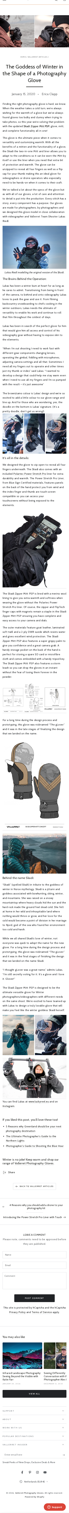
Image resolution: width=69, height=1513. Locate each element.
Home (23, 57)
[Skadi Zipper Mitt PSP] (34, 268)
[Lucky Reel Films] (35, 1097)
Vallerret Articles (37, 57)
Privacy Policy (17, 1312)
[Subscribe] (64, 1455)
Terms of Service (42, 1312)
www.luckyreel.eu (39, 1101)
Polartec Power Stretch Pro (29, 473)
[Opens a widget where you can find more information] (55, 1507)
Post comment (34, 1298)
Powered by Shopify (34, 1497)
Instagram (8, 1106)
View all (34, 1394)
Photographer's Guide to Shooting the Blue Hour (35, 1146)
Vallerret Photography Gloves (34, 1163)
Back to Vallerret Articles (36, 1186)
